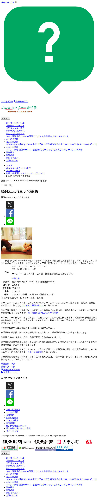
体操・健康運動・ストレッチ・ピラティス (25, 173)
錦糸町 (33, 144)
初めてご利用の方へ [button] (15, 131)
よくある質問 (12, 139)
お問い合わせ (12, 160)
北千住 (40, 144)
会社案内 (10, 415)
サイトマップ (12, 431)
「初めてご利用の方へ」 (32, 305)
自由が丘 (88, 144)
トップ (9, 165)
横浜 (74, 144)
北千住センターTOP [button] (15, 123)
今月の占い (58, 150)
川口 (81, 144)
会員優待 (48, 136)
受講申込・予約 (8, 364)
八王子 (47, 144)
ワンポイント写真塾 (73, 150)
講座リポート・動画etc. (29, 150)
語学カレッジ (47, 150)
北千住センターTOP (15, 125)
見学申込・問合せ (11, 369)
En (6, 2)
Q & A (40, 136)
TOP (3, 2)
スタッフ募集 (12, 420)
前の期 (17, 278)
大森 (65, 144)
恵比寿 (27, 144)
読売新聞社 (11, 423)
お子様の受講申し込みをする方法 (43, 313)
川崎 (70, 144)
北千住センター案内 (15, 128)
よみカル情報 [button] (12, 147)
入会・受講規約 (13, 136)
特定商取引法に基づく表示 (18, 428)
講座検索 (10, 152)
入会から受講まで (29, 136)
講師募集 (10, 155)
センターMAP (12, 144)
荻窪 (21, 144)
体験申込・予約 (8, 367)
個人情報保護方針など (16, 426)
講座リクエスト (13, 158)
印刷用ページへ (10, 372)
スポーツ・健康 (13, 171)
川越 (95, 144)
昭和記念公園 (56, 144)
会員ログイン (21, 101)
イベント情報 (12, 150)
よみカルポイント (60, 136)
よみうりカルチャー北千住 (18, 168)
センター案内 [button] (12, 142)
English (11, 2)
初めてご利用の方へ (15, 134)
